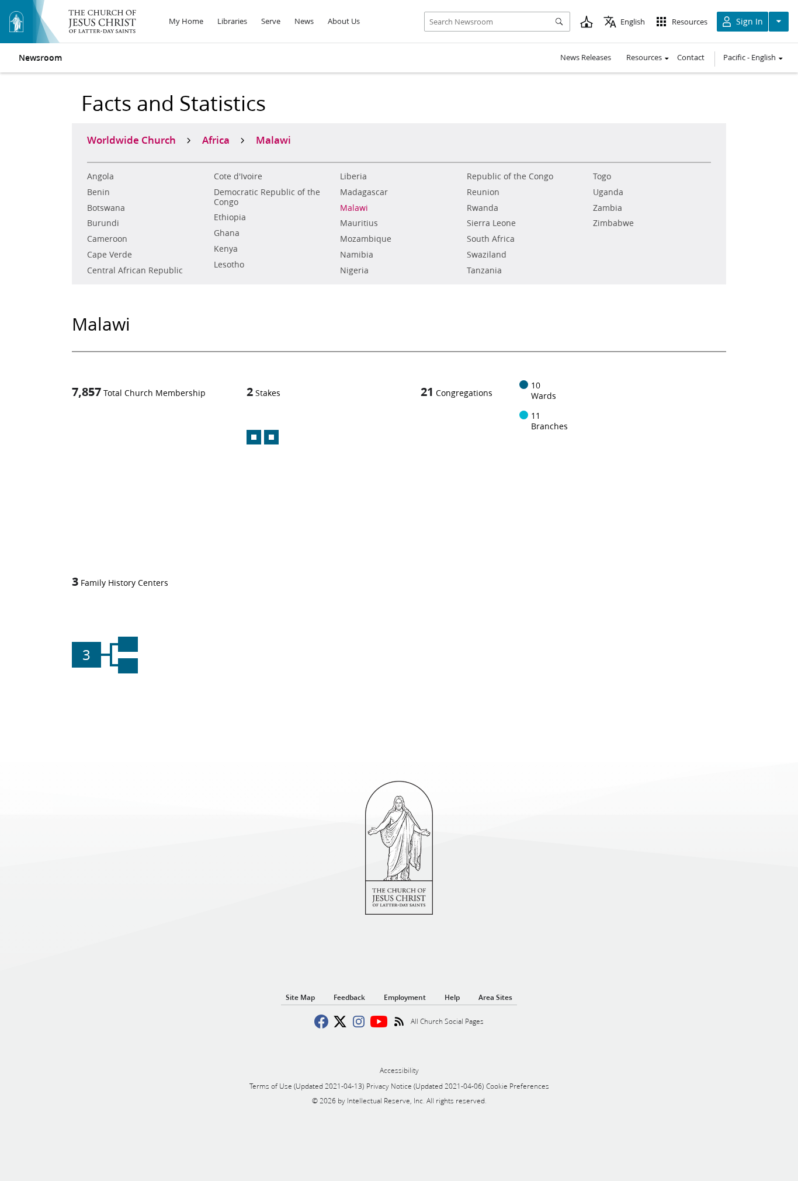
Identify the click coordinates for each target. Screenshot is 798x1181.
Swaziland (486, 254)
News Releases (585, 57)
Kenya (226, 249)
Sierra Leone (491, 223)
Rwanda (482, 208)
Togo (602, 176)
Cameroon (107, 239)
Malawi (354, 208)
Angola (100, 176)
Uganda (608, 192)
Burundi (103, 223)
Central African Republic (135, 270)
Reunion (483, 192)
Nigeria (354, 270)
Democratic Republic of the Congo (267, 197)
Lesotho (229, 264)
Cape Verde (109, 254)
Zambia (607, 208)
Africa (216, 140)
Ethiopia (230, 217)
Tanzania (484, 270)
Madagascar (364, 192)
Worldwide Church (131, 140)
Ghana (227, 233)
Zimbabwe (613, 223)
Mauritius (359, 223)
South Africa (491, 239)
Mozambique (365, 239)
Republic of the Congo (510, 176)
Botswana (106, 208)
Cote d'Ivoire (238, 176)
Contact (691, 57)
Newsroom (40, 58)
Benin (98, 192)
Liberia (353, 176)
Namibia (356, 254)
